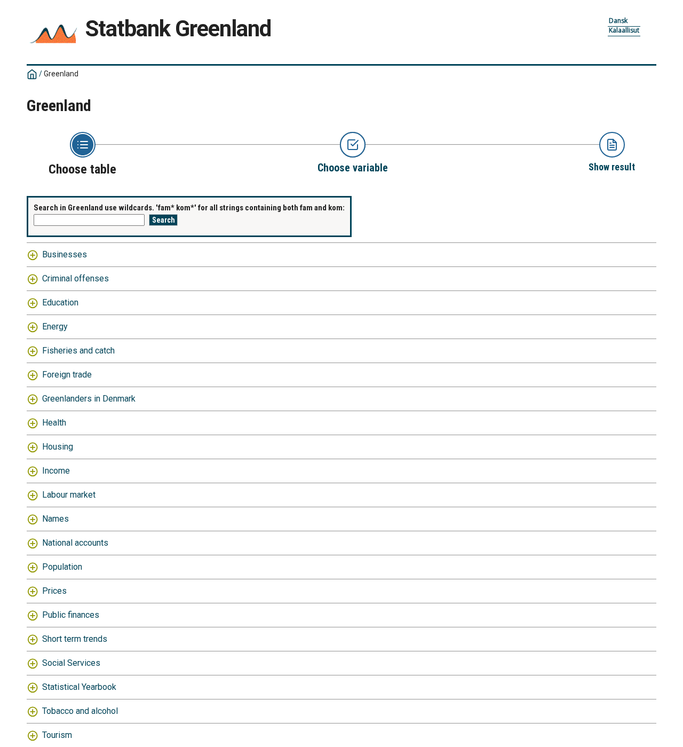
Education (60, 302)
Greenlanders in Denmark (89, 399)
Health (54, 423)
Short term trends (74, 639)
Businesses (64, 254)
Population (62, 567)
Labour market (69, 495)
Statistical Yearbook (79, 687)
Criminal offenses (75, 278)
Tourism (57, 735)
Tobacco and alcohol (80, 711)
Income (56, 471)
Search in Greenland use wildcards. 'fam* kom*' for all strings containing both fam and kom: (189, 208)
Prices (54, 591)
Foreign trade (67, 374)
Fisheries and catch (78, 350)
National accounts (75, 543)
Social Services (71, 663)
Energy (55, 326)
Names (55, 519)
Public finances (70, 615)
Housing (57, 447)
